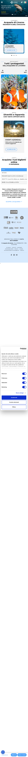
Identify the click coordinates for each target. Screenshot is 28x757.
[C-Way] (19, 222)
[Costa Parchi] (14, 212)
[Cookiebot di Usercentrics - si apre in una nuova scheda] (20, 349)
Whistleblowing (9, 248)
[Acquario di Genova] (6, 218)
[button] (3, 8)
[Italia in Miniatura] (6, 228)
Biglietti (14, 754)
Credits (22, 250)
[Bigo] (8, 222)
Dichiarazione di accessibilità (11, 250)
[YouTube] (16, 255)
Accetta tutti (14, 397)
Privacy (16, 248)
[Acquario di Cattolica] (11, 228)
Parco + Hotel (22, 754)
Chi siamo (8, 247)
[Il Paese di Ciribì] (14, 233)
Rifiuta (14, 407)
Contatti (14, 247)
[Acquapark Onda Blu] (19, 233)
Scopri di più (11, 50)
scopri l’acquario (13, 201)
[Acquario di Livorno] (11, 218)
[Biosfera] (16, 218)
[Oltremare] (8, 233)
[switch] (24, 378)
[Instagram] (14, 255)
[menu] (2, 2)
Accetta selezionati (14, 402)
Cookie (21, 248)
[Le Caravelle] (16, 228)
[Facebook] (11, 255)
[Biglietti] (22, 2)
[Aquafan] (22, 228)
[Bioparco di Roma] (14, 222)
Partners (19, 247)
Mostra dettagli (20, 393)
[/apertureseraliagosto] (14, 8)
